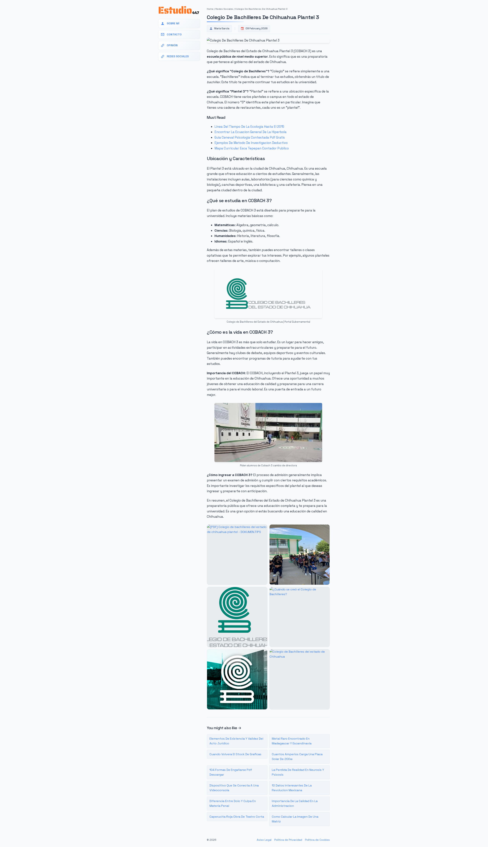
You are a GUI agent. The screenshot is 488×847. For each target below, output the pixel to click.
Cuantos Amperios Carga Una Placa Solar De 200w (297, 756)
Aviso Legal (264, 839)
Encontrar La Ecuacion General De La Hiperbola (250, 132)
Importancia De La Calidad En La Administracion (295, 803)
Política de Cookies (317, 839)
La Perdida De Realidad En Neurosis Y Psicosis (298, 772)
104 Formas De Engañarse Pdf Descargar (230, 772)
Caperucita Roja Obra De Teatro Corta (236, 817)
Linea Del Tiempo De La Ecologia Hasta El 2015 (249, 126)
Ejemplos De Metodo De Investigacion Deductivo (251, 143)
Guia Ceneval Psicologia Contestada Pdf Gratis (249, 137)
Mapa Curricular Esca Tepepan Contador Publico (251, 148)
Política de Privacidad (288, 839)
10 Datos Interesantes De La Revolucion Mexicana (292, 787)
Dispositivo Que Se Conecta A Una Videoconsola (234, 787)
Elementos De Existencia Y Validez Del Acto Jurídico (236, 741)
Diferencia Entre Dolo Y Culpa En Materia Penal (232, 803)
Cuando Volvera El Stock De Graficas (235, 754)
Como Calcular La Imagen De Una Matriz (295, 819)
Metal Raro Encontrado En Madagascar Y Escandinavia (291, 741)
